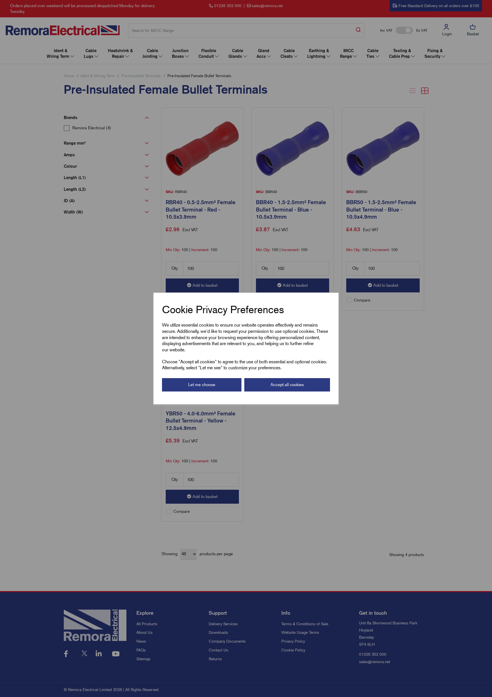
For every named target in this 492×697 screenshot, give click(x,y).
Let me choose (201, 384)
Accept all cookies (287, 384)
